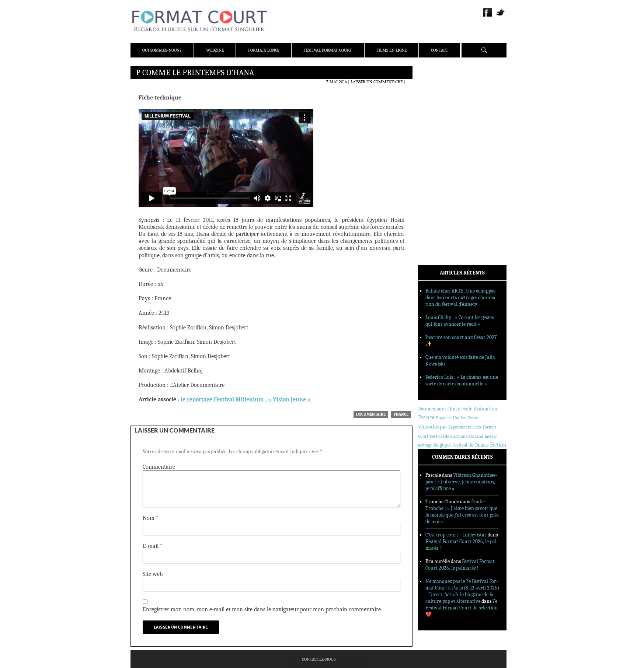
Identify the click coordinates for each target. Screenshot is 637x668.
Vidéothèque (432, 427)
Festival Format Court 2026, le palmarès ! (460, 564)
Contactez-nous (318, 659)
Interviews (440, 169)
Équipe (435, 99)
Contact (439, 50)
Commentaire (159, 467)
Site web (153, 574)
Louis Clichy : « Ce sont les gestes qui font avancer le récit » (459, 320)
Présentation (442, 89)
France (401, 414)
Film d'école (459, 409)
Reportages (440, 179)
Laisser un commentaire (377, 81)
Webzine (215, 50)
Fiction (498, 444)
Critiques (438, 150)
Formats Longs (263, 50)
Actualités (440, 141)
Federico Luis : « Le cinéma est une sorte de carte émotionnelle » (461, 380)
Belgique (442, 445)
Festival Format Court (327, 50)
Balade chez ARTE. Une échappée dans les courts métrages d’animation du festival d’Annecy (461, 297)
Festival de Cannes (470, 445)
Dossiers (437, 160)
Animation (485, 408)
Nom (151, 518)
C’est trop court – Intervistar (456, 535)
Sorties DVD (440, 189)
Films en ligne (391, 50)
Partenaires (441, 118)
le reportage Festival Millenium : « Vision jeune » (246, 399)
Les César (469, 417)
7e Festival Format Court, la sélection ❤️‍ (461, 608)
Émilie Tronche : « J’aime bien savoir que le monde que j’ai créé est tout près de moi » (461, 512)
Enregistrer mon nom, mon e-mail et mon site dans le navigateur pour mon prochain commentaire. (262, 609)
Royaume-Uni (447, 418)
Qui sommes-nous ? (162, 50)
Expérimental (460, 427)
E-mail (153, 546)
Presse (434, 108)
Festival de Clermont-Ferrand (456, 436)
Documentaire (371, 414)
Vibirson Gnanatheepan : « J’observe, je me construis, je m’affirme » (461, 482)
